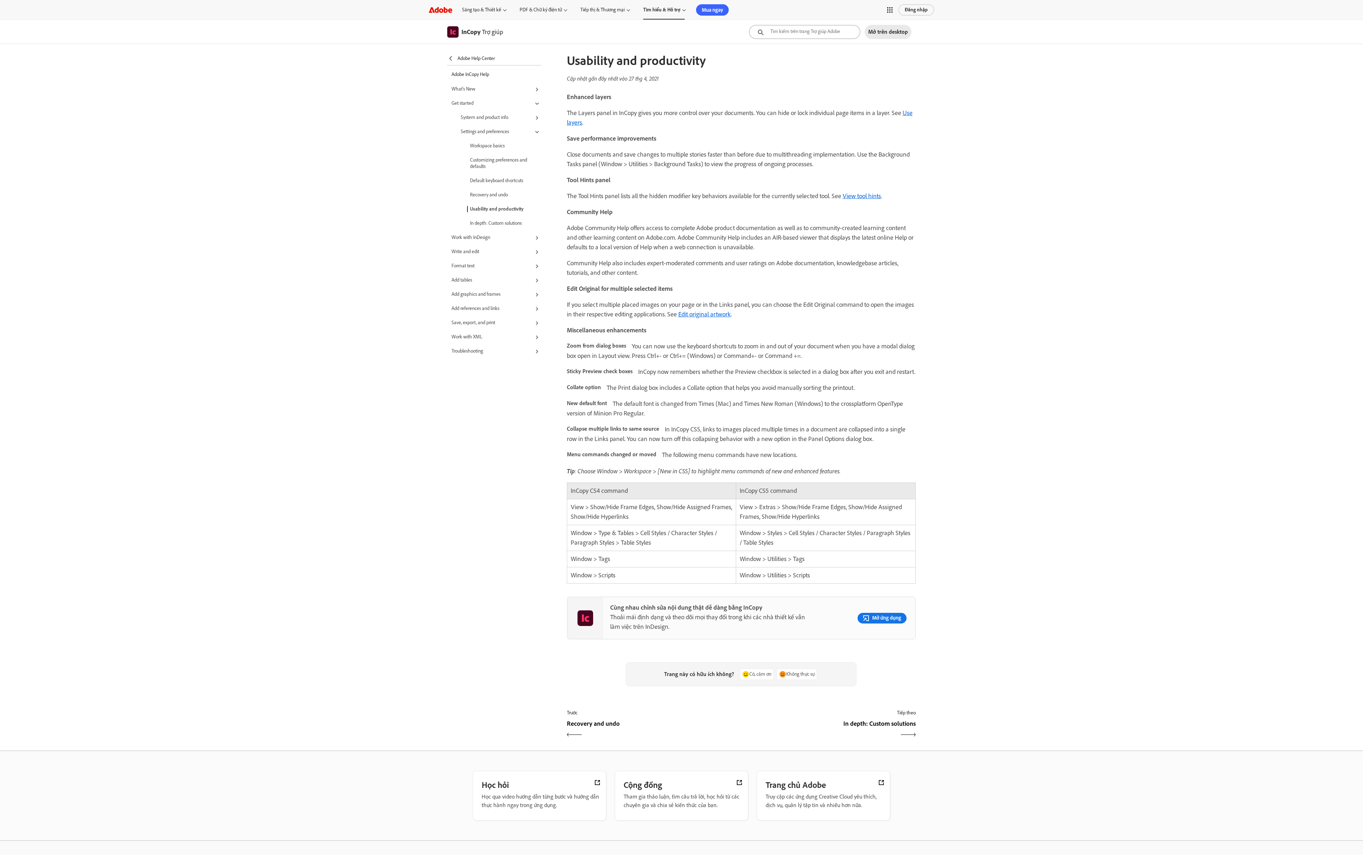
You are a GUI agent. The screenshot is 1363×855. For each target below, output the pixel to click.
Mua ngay (712, 10)
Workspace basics (487, 146)
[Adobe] (440, 10)
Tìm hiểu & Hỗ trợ (661, 10)
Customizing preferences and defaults (498, 163)
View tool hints (862, 196)
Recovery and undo (489, 195)
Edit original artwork (704, 314)
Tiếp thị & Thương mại (602, 10)
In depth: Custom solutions (496, 223)
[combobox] (804, 32)
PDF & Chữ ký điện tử (541, 10)
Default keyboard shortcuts (496, 181)
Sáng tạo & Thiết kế (481, 10)
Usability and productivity (497, 209)
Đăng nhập (916, 10)
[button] (890, 10)
